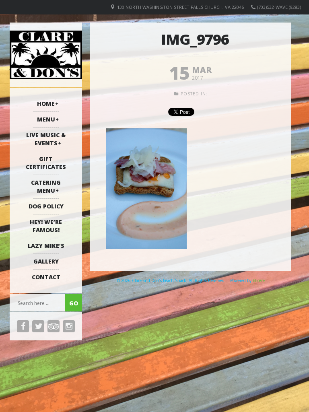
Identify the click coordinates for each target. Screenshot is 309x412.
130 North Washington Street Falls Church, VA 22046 (180, 7)
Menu (46, 119)
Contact (46, 277)
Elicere (259, 280)
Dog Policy (46, 206)
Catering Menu (46, 186)
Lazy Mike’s (46, 245)
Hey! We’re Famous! (46, 226)
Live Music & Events (46, 139)
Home (46, 103)
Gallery (46, 261)
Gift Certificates (46, 163)
